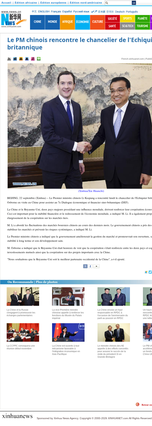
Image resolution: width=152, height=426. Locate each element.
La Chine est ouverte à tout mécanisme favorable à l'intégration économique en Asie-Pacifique (66, 350)
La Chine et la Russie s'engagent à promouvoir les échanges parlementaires (21, 313)
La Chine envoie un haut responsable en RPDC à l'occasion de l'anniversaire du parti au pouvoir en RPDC (113, 314)
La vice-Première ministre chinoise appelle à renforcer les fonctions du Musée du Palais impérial (68, 314)
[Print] (21, 59)
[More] (39, 59)
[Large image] (33, 59)
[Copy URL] (27, 59)
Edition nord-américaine (86, 2)
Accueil (6, 2)
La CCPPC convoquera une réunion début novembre (21, 347)
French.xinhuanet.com (132, 59)
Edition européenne (53, 2)
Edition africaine (26, 2)
